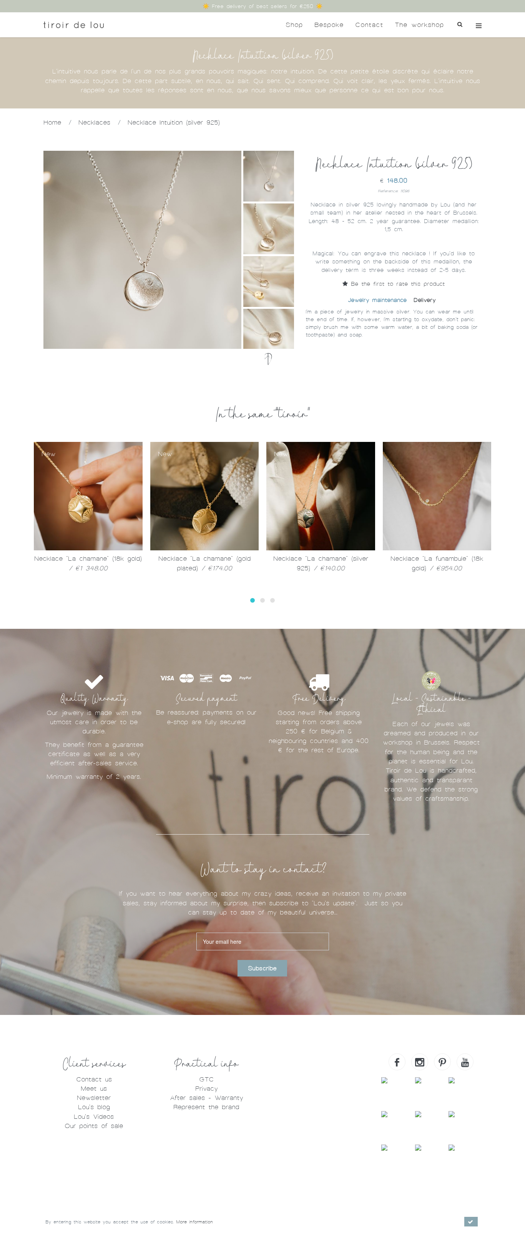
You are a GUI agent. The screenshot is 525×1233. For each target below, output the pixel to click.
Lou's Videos (94, 1116)
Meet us (94, 1088)
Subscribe (262, 968)
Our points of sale (94, 1126)
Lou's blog (94, 1107)
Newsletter (94, 1097)
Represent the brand (206, 1107)
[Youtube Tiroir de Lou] (465, 1061)
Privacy (206, 1088)
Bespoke (329, 24)
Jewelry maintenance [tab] (377, 300)
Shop (294, 24)
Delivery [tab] (424, 300)
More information (194, 1222)
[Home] (73, 25)
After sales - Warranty (206, 1097)
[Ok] (471, 1221)
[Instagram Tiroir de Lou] (419, 1061)
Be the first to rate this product (396, 283)
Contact (369, 24)
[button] (252, 600)
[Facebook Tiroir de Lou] (397, 1061)
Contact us (94, 1079)
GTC (206, 1079)
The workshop (419, 24)
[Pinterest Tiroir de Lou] (442, 1061)
